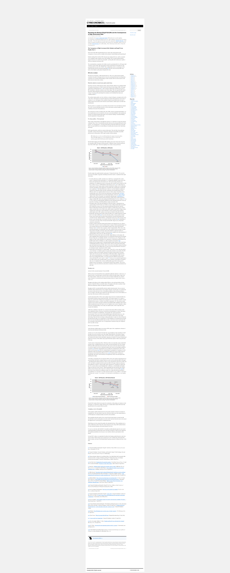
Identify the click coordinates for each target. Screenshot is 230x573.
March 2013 (132, 94)
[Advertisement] (115, 9)
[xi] (88, 499)
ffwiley (100, 35)
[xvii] (109, 353)
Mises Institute (133, 131)
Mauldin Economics (134, 128)
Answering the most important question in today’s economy (106, 525)
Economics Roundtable (134, 117)
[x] (118, 219)
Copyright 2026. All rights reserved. (94, 570)
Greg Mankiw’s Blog (134, 121)
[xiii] (119, 240)
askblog (132, 102)
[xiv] (89, 515)
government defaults (115, 543)
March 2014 (132, 81)
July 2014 (132, 77)
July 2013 (132, 90)
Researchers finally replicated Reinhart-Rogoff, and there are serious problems (110, 472)
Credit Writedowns (133, 108)
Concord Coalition (133, 106)
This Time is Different (114, 545)
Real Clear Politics (133, 139)
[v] (88, 466)
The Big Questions (133, 144)
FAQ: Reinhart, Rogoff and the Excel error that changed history (107, 479)
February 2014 (133, 82)
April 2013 (132, 93)
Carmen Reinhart (115, 541)
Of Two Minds (133, 135)
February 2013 (133, 95)
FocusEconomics (133, 120)
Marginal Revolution (113, 544)
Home (89, 26)
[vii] (89, 478)
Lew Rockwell (133, 123)
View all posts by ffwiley (97, 538)
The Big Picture (133, 143)
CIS (91, 543)
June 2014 (132, 78)
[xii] (111, 233)
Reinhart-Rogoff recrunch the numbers (103, 462)
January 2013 (133, 96)
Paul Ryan (118, 544)
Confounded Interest (134, 107)
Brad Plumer (110, 541)
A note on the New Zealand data (96, 518)
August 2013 (133, 89)
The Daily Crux (133, 146)
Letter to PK (109, 493)
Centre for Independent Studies (101, 38)
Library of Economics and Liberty (136, 124)
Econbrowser (133, 115)
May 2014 (132, 79)
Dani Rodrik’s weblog (134, 109)
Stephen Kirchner (95, 43)
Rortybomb (103, 545)
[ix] (101, 214)
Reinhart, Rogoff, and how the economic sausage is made (105, 466)
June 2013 (132, 91)
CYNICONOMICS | (96, 22)
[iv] (88, 462)
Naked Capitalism (133, 133)
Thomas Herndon (121, 545)
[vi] (88, 472)
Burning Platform (133, 103)
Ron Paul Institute (133, 141)
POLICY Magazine (120, 40)
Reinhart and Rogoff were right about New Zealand (114, 521)
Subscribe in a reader (133, 32)
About (92, 26)
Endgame (109, 543)
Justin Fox (102, 544)
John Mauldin (92, 544)
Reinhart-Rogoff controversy (96, 545)
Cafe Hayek (132, 105)
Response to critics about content (105, 463)
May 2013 (132, 92)
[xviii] (122, 368)
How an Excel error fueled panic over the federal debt (106, 478)
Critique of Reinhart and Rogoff (97, 543)
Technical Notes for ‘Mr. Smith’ (93, 30)
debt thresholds (105, 543)
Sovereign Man (133, 142)
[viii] (89, 485)
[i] (88, 447)
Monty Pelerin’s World (134, 132)
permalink (97, 546)
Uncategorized (98, 541)
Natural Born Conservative (135, 134)
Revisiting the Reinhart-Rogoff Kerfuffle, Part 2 (118, 30)
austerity (106, 541)
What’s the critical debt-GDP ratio (102, 515)
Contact (96, 26)
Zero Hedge (132, 148)
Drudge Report (133, 114)
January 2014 (133, 83)
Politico (132, 137)
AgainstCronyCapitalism (134, 101)
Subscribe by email (132, 34)
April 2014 (132, 80)
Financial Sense (133, 118)
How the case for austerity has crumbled (110, 489)
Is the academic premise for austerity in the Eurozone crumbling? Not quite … (111, 499)
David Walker (133, 111)
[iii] (88, 456)
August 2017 (133, 75)
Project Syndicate (133, 138)
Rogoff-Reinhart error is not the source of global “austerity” (105, 511)
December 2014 (133, 76)
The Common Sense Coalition (135, 145)
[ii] (108, 68)
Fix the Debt (132, 119)
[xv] (93, 348)
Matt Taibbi (132, 129)
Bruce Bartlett (133, 104)
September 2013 (133, 88)
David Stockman (133, 110)
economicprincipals (133, 116)
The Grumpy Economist (134, 147)
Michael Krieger (133, 130)
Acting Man (132, 100)
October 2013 (133, 87)
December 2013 (133, 84)
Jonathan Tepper (97, 544)
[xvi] (98, 350)
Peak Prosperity (133, 136)
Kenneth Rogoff (106, 544)
